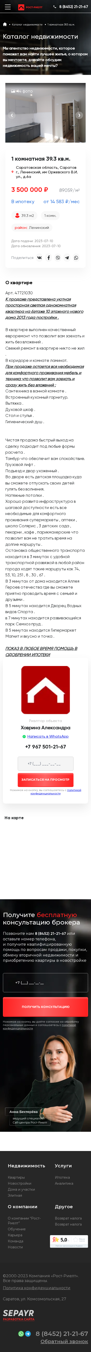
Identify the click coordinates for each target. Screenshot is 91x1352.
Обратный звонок (64, 1341)
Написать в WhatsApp (48, 736)
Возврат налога (68, 1218)
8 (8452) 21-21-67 (73, 7)
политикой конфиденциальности (56, 791)
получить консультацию (45, 1007)
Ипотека (62, 1177)
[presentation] (12, 115)
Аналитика (64, 1183)
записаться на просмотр (45, 779)
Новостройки (19, 1183)
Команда (15, 1241)
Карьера (15, 1235)
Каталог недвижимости (27, 24)
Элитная (15, 1195)
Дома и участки (21, 1189)
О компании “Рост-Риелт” (24, 1220)
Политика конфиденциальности (36, 1288)
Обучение (17, 1229)
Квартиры (16, 1177)
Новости (15, 1247)
